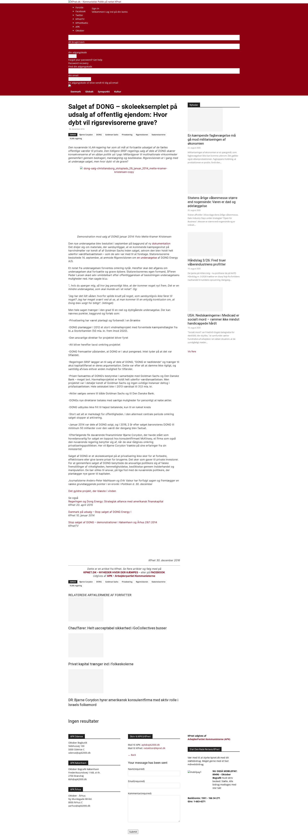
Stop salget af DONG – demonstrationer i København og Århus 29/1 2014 (112, 522)
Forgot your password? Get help (85, 59)
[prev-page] (69, 711)
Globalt (89, 91)
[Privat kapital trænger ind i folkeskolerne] (124, 645)
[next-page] (71, 711)
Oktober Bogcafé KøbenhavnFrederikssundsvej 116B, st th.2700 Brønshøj (84, 772)
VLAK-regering (76, 138)
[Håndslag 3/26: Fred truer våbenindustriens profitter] (214, 244)
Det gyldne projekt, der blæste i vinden (92, 491)
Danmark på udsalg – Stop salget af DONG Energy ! (99, 511)
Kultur (117, 91)
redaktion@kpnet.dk (154, 748)
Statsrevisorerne (158, 134)
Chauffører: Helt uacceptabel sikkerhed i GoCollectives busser (117, 628)
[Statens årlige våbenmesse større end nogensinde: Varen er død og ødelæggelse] (214, 182)
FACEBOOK (158, 572)
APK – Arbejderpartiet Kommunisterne (131, 575)
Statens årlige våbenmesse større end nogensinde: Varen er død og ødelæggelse (212, 202)
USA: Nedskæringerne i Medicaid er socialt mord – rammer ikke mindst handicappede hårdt (213, 319)
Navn (136, 769)
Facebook (81, 11)
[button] (236, 88)
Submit (133, 831)
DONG (99, 134)
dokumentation (161, 243)
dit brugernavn (76, 41)
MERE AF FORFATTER (116, 595)
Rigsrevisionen (142, 134)
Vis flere (192, 351)
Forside (79, 7)
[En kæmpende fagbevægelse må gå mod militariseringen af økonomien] (214, 119)
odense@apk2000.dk (79, 752)
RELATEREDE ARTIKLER (84, 595)
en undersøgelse (147, 257)
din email (73, 75)
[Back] (100, 5)
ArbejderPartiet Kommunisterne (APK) (209, 739)
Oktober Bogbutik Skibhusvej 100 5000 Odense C (77, 746)
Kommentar (139, 793)
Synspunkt (104, 91)
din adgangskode (77, 52)
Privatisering (127, 134)
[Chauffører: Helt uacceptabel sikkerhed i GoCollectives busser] (124, 609)
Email (136, 781)
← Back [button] (132, 754)
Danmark (76, 91)
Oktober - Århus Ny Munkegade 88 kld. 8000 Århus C (80, 799)
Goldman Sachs (111, 134)
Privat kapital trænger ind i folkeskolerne (100, 664)
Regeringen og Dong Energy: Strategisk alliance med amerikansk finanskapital (115, 501)
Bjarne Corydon (86, 134)
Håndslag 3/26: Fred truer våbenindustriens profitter (207, 262)
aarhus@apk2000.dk (79, 805)
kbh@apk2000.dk (77, 779)
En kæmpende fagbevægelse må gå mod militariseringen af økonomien (212, 139)
